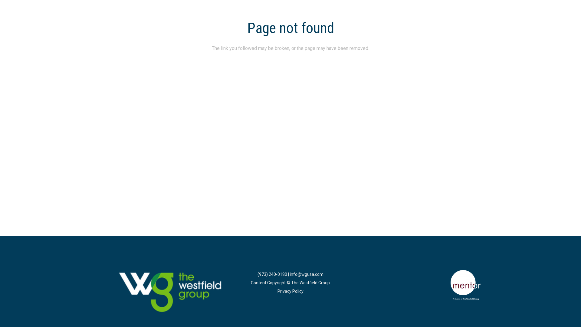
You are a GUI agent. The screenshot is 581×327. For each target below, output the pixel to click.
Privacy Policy (290, 291)
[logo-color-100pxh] (170, 292)
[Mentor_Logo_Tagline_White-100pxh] (466, 285)
